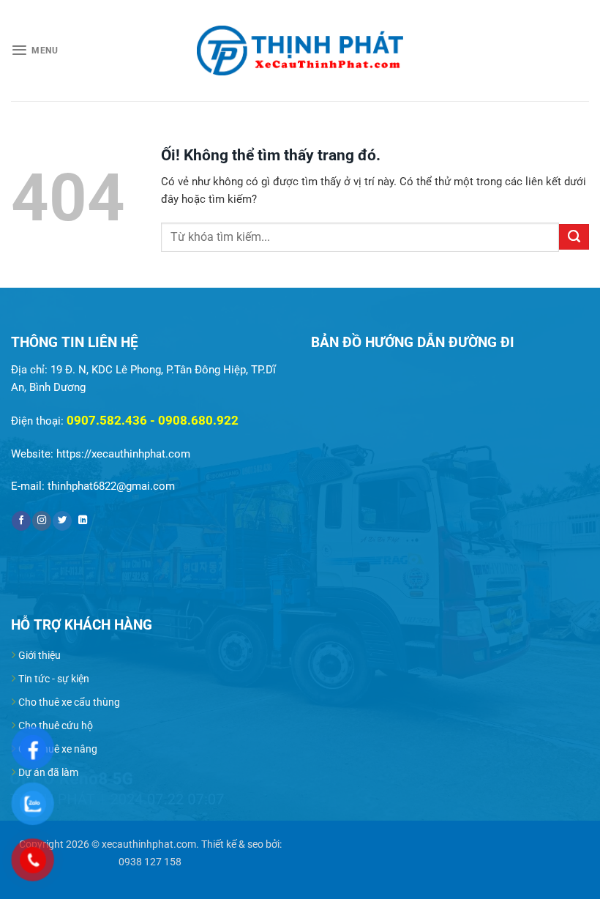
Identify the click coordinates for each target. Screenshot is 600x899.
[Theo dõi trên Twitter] (62, 521)
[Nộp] (574, 237)
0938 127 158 (150, 862)
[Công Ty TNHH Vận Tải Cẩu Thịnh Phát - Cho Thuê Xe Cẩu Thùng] (300, 51)
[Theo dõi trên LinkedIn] (82, 521)
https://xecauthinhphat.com (123, 453)
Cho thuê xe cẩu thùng (69, 702)
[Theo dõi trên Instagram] (41, 521)
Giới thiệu (39, 655)
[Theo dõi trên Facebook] (21, 521)
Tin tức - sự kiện (53, 678)
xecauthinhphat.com (149, 844)
